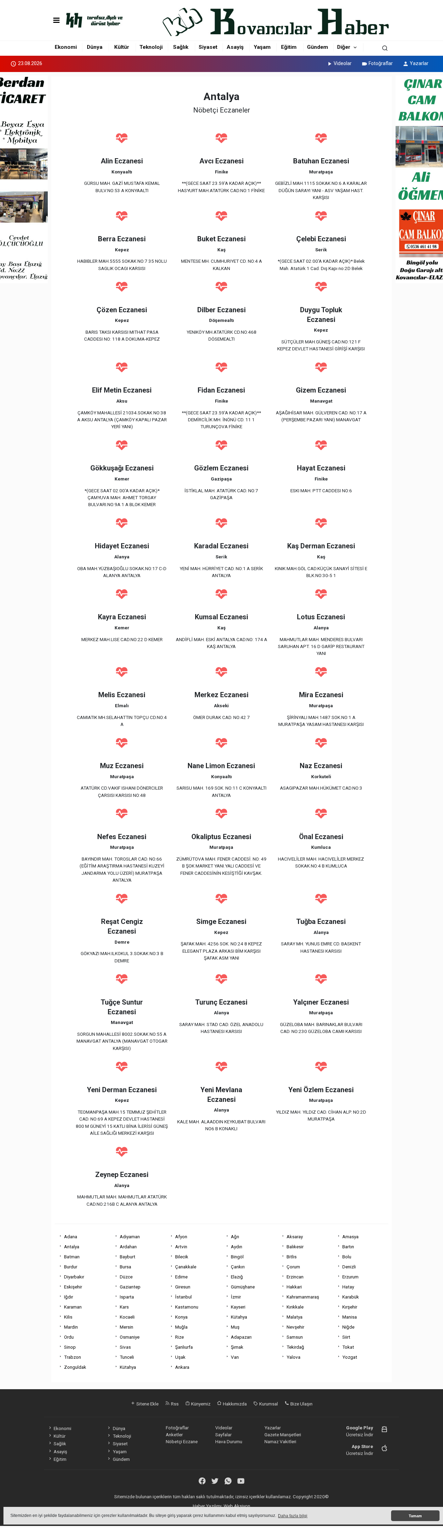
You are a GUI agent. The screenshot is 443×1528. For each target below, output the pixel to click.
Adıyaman (130, 1236)
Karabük (350, 1297)
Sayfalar (223, 1434)
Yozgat (349, 1357)
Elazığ (237, 1276)
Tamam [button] (415, 1516)
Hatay (348, 1286)
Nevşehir (295, 1327)
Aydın (236, 1246)
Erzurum (350, 1276)
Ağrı (235, 1236)
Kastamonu (186, 1307)
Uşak (180, 1357)
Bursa (125, 1266)
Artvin (181, 1246)
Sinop (70, 1347)
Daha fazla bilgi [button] (292, 1515)
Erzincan (295, 1276)
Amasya (350, 1236)
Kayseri (238, 1307)
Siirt (346, 1337)
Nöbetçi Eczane (182, 1441)
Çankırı (238, 1266)
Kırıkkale (295, 1307)
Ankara (182, 1367)
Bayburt (127, 1256)
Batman (72, 1256)
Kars (124, 1307)
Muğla (181, 1327)
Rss (174, 1403)
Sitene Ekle (147, 1403)
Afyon (181, 1236)
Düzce (126, 1276)
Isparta (127, 1297)
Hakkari (294, 1286)
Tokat (348, 1347)
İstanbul (183, 1297)
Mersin (126, 1327)
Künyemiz (200, 1403)
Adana (70, 1236)
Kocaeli (127, 1317)
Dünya (94, 47)
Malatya (294, 1317)
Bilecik (181, 1256)
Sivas (125, 1347)
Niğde (348, 1327)
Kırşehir (349, 1307)
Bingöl (237, 1256)
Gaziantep (130, 1286)
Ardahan (128, 1246)
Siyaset (208, 47)
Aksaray (295, 1236)
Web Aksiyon (237, 1506)
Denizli (349, 1266)
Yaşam (262, 47)
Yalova (293, 1357)
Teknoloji (151, 47)
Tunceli (127, 1357)
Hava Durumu (228, 1441)
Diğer (343, 47)
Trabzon (72, 1357)
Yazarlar (419, 63)
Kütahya (239, 1317)
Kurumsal (268, 1403)
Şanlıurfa (184, 1347)
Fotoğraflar (381, 63)
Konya (181, 1317)
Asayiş (235, 47)
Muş (235, 1327)
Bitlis (292, 1256)
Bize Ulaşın (301, 1403)
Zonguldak (75, 1367)
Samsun (295, 1337)
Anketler (174, 1434)
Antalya (71, 1246)
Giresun (182, 1286)
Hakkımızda (234, 1403)
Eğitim (289, 47)
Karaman (73, 1307)
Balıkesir (295, 1246)
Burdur (70, 1266)
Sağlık (180, 47)
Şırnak (237, 1347)
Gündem (317, 47)
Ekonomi (66, 47)
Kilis (68, 1317)
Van (235, 1357)
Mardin (71, 1327)
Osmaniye (129, 1337)
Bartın (348, 1246)
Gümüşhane (243, 1286)
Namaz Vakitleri (280, 1441)
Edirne (181, 1276)
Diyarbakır (74, 1276)
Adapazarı (241, 1337)
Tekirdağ (295, 1347)
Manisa (349, 1317)
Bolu (346, 1256)
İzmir (236, 1297)
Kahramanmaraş (303, 1297)
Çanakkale (185, 1266)
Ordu (69, 1337)
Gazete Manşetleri (282, 1434)
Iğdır (68, 1297)
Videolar (343, 63)
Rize (179, 1337)
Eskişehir (73, 1286)
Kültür (121, 47)
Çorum (293, 1266)
